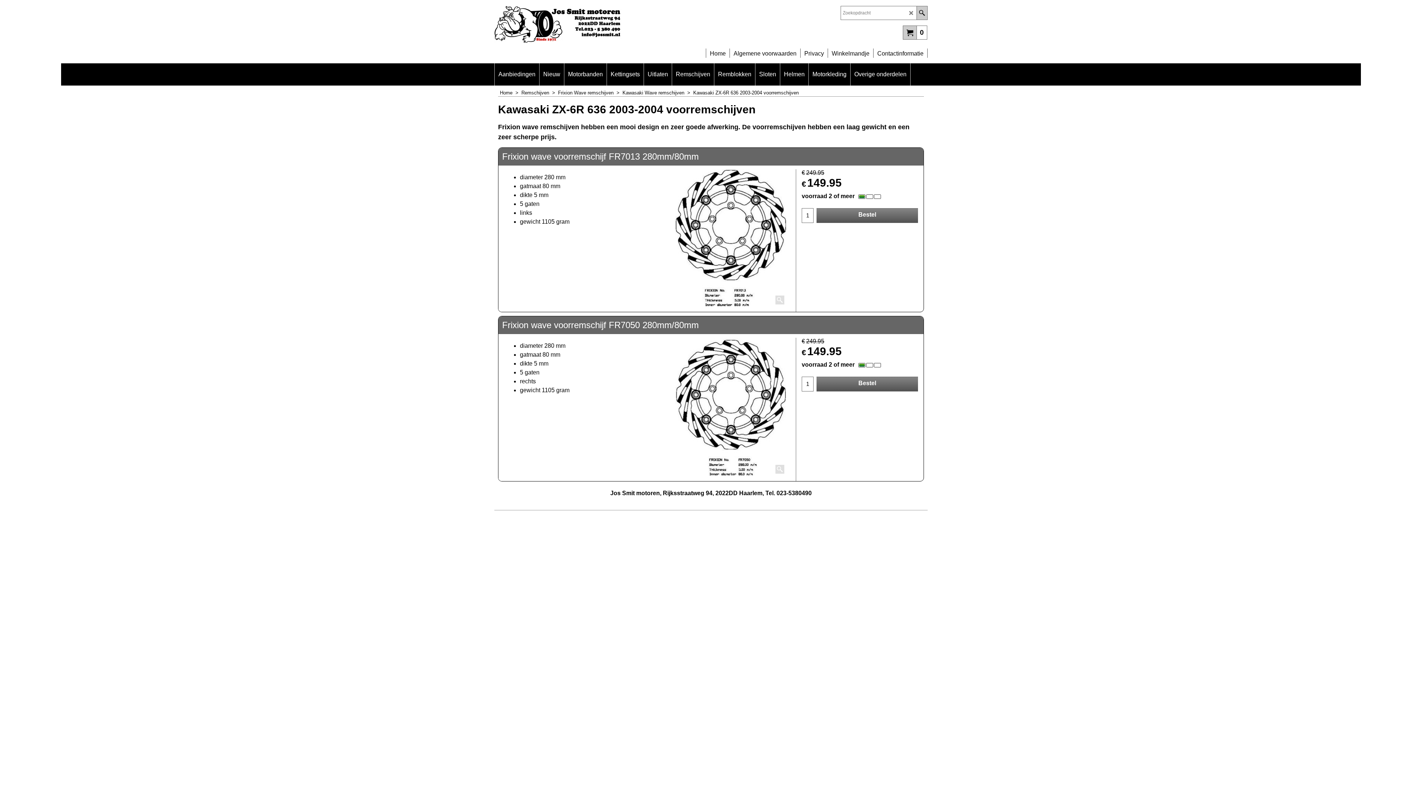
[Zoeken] (922, 13)
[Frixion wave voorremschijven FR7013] (730, 237)
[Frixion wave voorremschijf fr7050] (730, 407)
